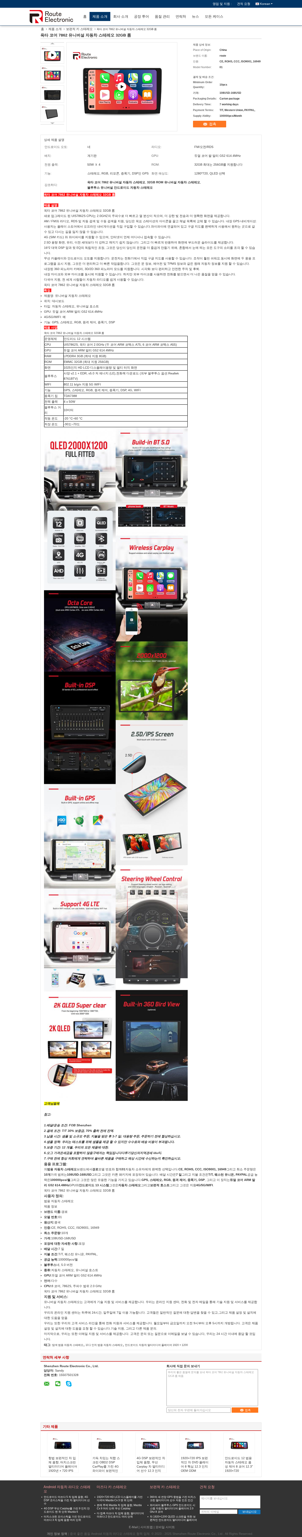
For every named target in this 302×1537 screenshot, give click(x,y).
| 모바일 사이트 (164, 1527)
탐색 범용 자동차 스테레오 (67, 1345)
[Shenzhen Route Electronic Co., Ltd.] (54, 16)
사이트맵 (146, 1527)
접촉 (212, 124)
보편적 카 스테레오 (79, 29)
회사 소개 (120, 16)
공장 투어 (141, 16)
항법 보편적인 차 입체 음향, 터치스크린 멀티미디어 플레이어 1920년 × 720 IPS (62, 1464)
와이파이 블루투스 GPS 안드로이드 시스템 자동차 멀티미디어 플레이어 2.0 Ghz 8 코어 (172, 1508)
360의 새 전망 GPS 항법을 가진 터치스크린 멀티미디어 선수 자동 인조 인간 (173, 1498)
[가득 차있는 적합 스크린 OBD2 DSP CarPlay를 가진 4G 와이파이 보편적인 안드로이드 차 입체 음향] (106, 1445)
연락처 (181, 16)
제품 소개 (99, 16)
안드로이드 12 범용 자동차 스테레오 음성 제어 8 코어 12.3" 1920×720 (239, 1464)
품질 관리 (162, 16)
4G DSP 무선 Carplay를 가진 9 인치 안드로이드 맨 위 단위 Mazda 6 (67, 1510)
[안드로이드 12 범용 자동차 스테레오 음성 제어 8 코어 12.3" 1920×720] (239, 1445)
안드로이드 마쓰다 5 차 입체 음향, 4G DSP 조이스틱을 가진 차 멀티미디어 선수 (67, 1500)
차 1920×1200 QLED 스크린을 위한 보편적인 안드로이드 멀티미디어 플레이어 (173, 1518)
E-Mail (133, 1527)
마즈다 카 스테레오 (112, 1487)
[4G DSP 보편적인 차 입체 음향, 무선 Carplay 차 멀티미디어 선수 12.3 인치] (151, 1445)
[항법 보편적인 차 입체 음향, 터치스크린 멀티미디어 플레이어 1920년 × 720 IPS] (62, 1445)
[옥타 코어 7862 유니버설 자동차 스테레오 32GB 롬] (52, 74)
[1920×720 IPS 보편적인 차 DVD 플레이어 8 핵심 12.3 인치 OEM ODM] (195, 1445)
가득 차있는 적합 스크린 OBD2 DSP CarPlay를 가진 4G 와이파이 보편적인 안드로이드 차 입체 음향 (106, 1468)
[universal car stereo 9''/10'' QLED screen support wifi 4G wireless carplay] (122, 86)
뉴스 (195, 16)
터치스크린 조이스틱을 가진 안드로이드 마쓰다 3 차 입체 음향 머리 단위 (67, 1518)
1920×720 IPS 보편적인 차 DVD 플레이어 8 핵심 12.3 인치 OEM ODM (194, 1464)
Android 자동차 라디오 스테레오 (67, 1489)
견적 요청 (243, 4)
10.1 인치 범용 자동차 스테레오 (104, 1345)
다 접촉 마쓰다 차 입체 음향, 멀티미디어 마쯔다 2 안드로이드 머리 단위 (120, 1515)
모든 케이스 (214, 16)
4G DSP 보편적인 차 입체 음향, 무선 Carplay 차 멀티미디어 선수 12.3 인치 (151, 1464)
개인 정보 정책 (57, 1533)
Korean (265, 4)
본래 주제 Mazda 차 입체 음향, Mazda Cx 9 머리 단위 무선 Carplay (119, 1507)
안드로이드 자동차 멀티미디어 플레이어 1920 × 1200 (156, 1345)
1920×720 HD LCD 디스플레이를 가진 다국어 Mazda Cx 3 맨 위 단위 (120, 1498)
